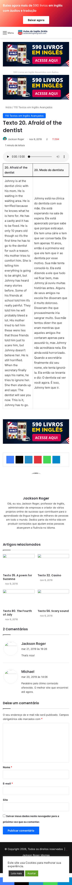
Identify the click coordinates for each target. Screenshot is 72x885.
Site (5, 799)
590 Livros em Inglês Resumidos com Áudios (36, 72)
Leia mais (16, 873)
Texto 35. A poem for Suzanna (17, 577)
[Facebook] (10, 459)
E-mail (8, 783)
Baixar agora (36, 20)
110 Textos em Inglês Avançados (33, 107)
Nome (7, 767)
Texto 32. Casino (49, 575)
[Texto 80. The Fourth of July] (19, 598)
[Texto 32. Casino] (53, 563)
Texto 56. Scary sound (53, 611)
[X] (19, 459)
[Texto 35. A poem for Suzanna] (19, 563)
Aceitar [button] (31, 873)
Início (8, 107)
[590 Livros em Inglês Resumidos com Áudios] (36, 54)
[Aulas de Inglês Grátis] (32, 32)
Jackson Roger (16, 139)
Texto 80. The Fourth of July (17, 612)
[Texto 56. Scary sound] (53, 598)
